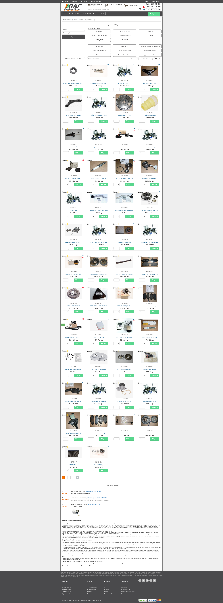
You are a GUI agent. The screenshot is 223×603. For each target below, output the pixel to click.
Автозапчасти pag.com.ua (70, 19)
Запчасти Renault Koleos (124, 55)
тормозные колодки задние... (73, 178)
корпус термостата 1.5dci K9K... (73, 401)
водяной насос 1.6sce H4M (124, 401)
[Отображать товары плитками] (155, 58)
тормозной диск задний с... (124, 242)
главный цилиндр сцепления (73, 433)
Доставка (65, 1)
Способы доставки (92, 587)
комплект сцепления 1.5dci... (149, 433)
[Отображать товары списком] (159, 58)
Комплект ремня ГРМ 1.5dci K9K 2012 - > (98, 497)
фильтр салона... (73, 464)
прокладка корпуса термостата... (99, 147)
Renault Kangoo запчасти (99, 50)
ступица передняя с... (124, 83)
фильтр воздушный (98, 337)
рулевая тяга (73, 210)
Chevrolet (106, 589)
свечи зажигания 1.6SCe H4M (98, 178)
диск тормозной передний (98, 369)
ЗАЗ (105, 587)
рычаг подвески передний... (149, 83)
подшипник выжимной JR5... (149, 178)
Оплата (74, 1)
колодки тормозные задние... (150, 274)
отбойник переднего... (150, 115)
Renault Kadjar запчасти (99, 55)
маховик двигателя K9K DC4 (93, 491)
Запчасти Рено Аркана (150, 50)
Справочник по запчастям (128, 591)
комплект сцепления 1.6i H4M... (99, 274)
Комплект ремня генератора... (124, 147)
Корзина (123, 594)
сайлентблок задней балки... (99, 115)
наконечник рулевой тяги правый (124, 210)
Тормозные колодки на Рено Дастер (150, 46)
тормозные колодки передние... (149, 306)
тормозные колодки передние (99, 433)
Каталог (81, 19)
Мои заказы (124, 587)
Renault (106, 591)
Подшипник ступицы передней (124, 178)
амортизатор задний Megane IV (124, 274)
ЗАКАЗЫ (102, 14)
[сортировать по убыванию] (152, 58)
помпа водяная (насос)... (124, 306)
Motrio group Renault (109, 594)
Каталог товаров (74, 14)
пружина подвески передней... (149, 147)
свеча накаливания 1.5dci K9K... (99, 83)
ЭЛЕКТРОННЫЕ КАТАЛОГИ (89, 14)
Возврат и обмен (96, 1)
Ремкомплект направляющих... (73, 369)
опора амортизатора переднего (98, 306)
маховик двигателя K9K (124, 115)
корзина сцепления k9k (73, 306)
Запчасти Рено (124, 46)
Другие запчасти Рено (150, 55)
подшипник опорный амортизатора (73, 83)
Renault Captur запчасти (125, 50)
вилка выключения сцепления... (73, 242)
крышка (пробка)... (99, 464)
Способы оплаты (91, 589)
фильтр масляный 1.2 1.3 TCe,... (73, 274)
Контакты (84, 1)
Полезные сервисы (126, 589)
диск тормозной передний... (124, 369)
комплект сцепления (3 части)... (149, 210)
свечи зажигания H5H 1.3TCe (149, 337)
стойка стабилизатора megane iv (124, 433)
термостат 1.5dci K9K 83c (149, 369)
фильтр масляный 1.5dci (94, 504)
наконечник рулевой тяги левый (99, 210)
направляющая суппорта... (150, 401)
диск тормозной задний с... (98, 401)
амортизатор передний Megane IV (73, 147)
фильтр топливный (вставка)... (124, 337)
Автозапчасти (99, 46)
